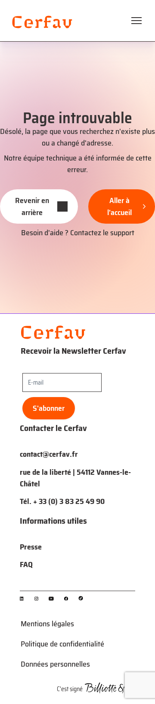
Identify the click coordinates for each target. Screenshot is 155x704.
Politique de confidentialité (62, 644)
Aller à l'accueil (119, 206)
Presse (31, 547)
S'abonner (49, 408)
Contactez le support (102, 233)
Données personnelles (55, 664)
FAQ (26, 564)
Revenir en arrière (32, 206)
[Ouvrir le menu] (136, 20)
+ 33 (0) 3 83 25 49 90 (69, 501)
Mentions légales (47, 624)
